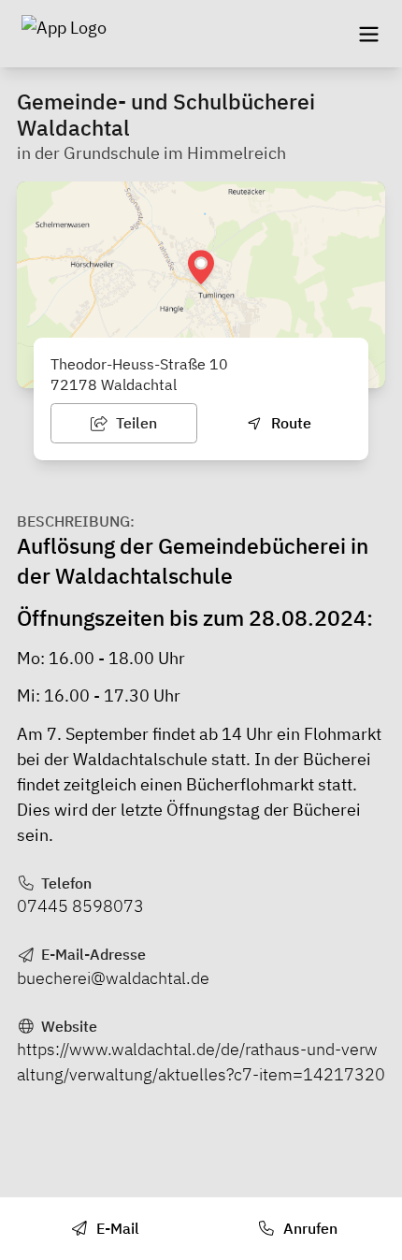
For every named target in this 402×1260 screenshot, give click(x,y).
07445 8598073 (80, 906)
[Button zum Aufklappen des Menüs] (368, 33)
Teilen (134, 422)
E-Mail (116, 1228)
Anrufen (308, 1228)
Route (289, 422)
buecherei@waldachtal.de (113, 978)
